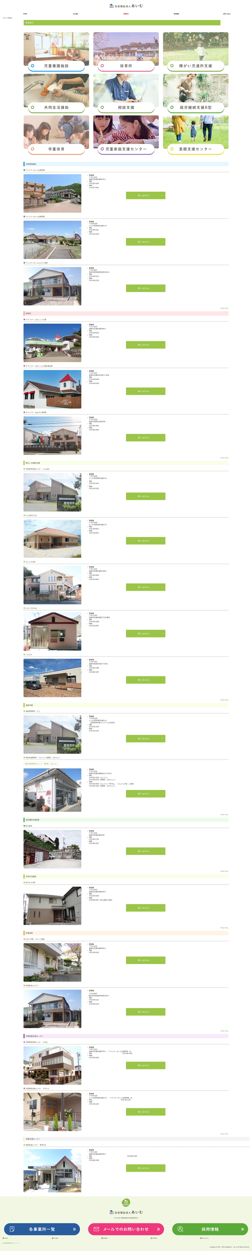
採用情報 (176, 14)
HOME (25, 14)
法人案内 (75, 14)
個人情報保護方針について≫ (11, 1243)
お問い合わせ (227, 14)
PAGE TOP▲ (224, 308)
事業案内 (126, 14)
